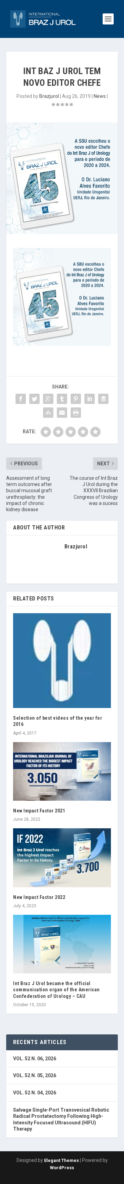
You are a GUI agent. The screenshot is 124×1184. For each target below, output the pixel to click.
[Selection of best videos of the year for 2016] (62, 660)
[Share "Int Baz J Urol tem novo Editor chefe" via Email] (62, 412)
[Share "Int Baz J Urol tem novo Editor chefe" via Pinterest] (76, 399)
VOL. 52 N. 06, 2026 (34, 1058)
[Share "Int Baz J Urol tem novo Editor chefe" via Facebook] (21, 399)
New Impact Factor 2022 (39, 897)
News (100, 96)
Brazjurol (49, 96)
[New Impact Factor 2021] (62, 771)
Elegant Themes (61, 1160)
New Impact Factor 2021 (39, 810)
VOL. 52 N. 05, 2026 (34, 1075)
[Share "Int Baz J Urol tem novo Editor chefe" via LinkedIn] (89, 399)
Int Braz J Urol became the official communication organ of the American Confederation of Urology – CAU (56, 990)
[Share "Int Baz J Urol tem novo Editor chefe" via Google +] (48, 399)
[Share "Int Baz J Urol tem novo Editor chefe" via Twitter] (34, 399)
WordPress (62, 1167)
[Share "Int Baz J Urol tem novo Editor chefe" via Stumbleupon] (48, 412)
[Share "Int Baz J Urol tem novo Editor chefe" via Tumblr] (62, 399)
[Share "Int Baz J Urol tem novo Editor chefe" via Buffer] (103, 399)
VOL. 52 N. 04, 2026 (34, 1092)
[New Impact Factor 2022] (62, 857)
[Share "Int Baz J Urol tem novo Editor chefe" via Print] (76, 412)
